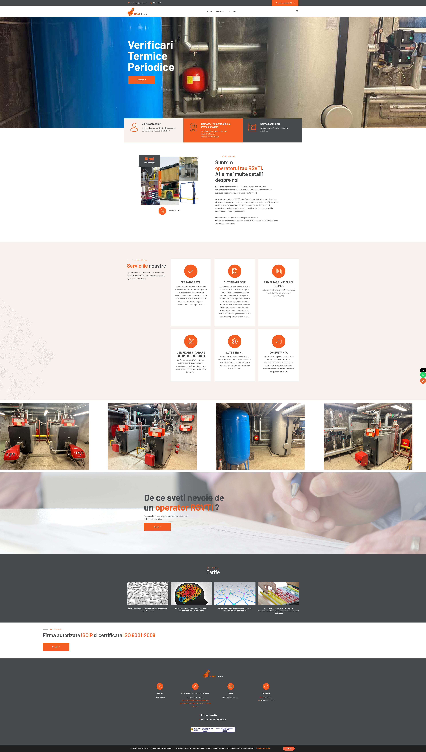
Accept (288, 748)
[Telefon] (423, 381)
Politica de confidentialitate (213, 719)
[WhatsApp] (423, 375)
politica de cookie (263, 748)
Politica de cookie (209, 715)
